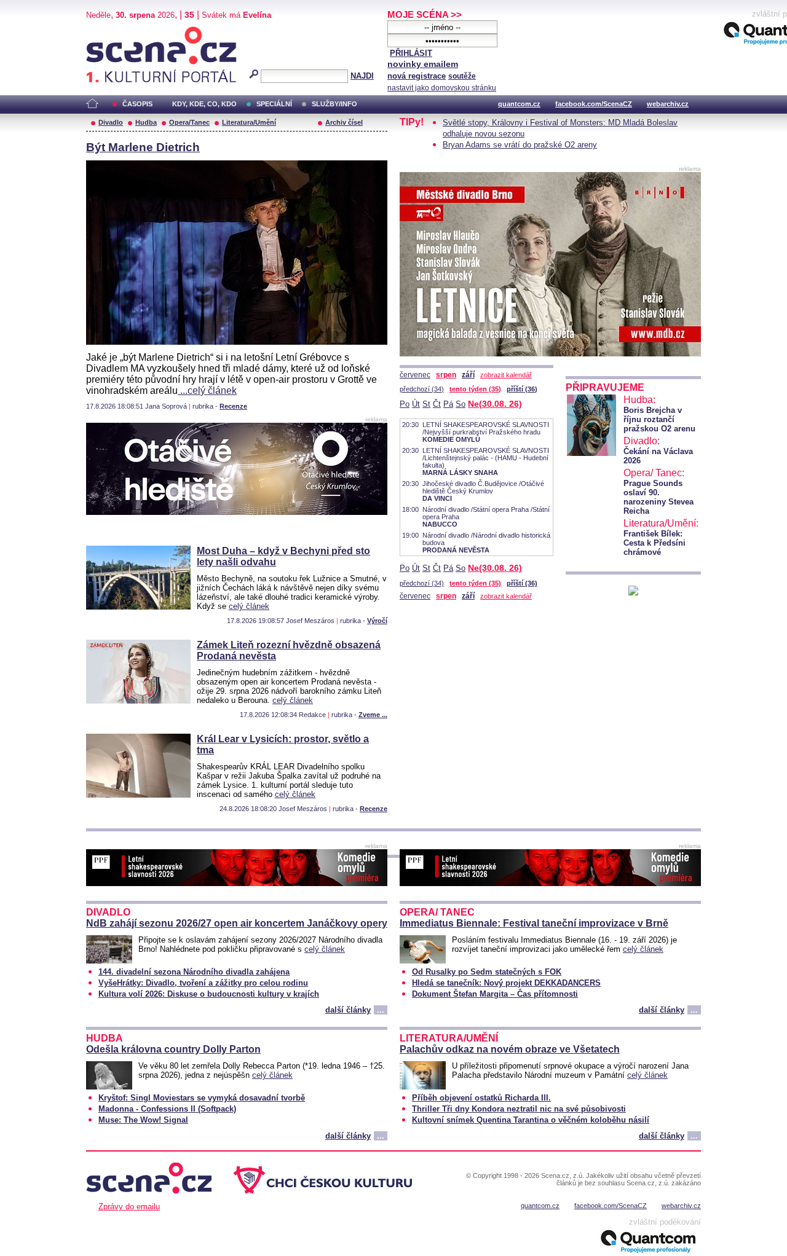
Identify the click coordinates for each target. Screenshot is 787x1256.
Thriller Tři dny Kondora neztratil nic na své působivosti (519, 1108)
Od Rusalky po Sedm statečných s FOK (486, 971)
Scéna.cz (107, 31)
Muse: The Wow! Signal (143, 1120)
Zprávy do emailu (129, 1206)
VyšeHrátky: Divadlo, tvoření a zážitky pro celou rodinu (203, 982)
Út (416, 404)
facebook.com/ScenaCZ (593, 104)
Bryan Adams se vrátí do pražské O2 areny (520, 144)
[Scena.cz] (633, 592)
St (426, 404)
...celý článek (207, 390)
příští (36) (522, 389)
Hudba (146, 122)
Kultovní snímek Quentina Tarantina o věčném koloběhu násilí (530, 1120)
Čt (437, 404)
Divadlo (110, 122)
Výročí (377, 620)
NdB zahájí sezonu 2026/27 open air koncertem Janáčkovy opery (236, 923)
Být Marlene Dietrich (143, 147)
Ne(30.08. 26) (495, 404)
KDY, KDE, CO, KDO (204, 104)
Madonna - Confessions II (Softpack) (167, 1108)
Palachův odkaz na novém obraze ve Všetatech (510, 1049)
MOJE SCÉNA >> (424, 14)
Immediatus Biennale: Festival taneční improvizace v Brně (534, 923)
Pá (448, 404)
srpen (446, 375)
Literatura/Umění (249, 122)
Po (404, 404)
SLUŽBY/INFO (334, 104)
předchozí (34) (422, 389)
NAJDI (362, 75)
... (380, 1010)
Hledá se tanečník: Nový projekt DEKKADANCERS (506, 982)
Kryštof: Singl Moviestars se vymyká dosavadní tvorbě (201, 1097)
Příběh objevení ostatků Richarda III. (481, 1097)
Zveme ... (372, 714)
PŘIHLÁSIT (411, 53)
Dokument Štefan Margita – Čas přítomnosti (495, 994)
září (468, 375)
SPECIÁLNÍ (274, 104)
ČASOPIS (137, 104)
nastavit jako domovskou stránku (441, 88)
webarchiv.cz (668, 104)
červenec (415, 375)
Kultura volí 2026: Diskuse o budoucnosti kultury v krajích (208, 994)
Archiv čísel (344, 122)
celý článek (249, 606)
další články (348, 1010)
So (460, 404)
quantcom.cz (519, 104)
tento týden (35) (475, 389)
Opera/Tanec (189, 122)
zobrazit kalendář (506, 375)
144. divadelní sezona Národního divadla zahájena (194, 971)
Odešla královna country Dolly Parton (173, 1049)
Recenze (233, 406)
